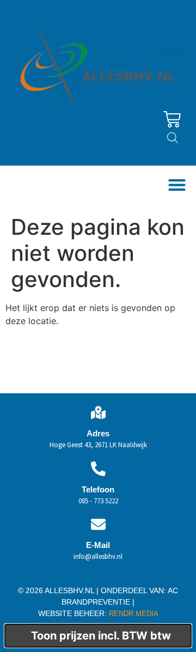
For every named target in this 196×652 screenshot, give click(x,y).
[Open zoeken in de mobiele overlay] (172, 137)
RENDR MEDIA (132, 614)
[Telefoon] (98, 468)
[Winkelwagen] (172, 119)
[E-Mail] (98, 524)
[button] (177, 185)
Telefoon (98, 489)
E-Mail (98, 545)
